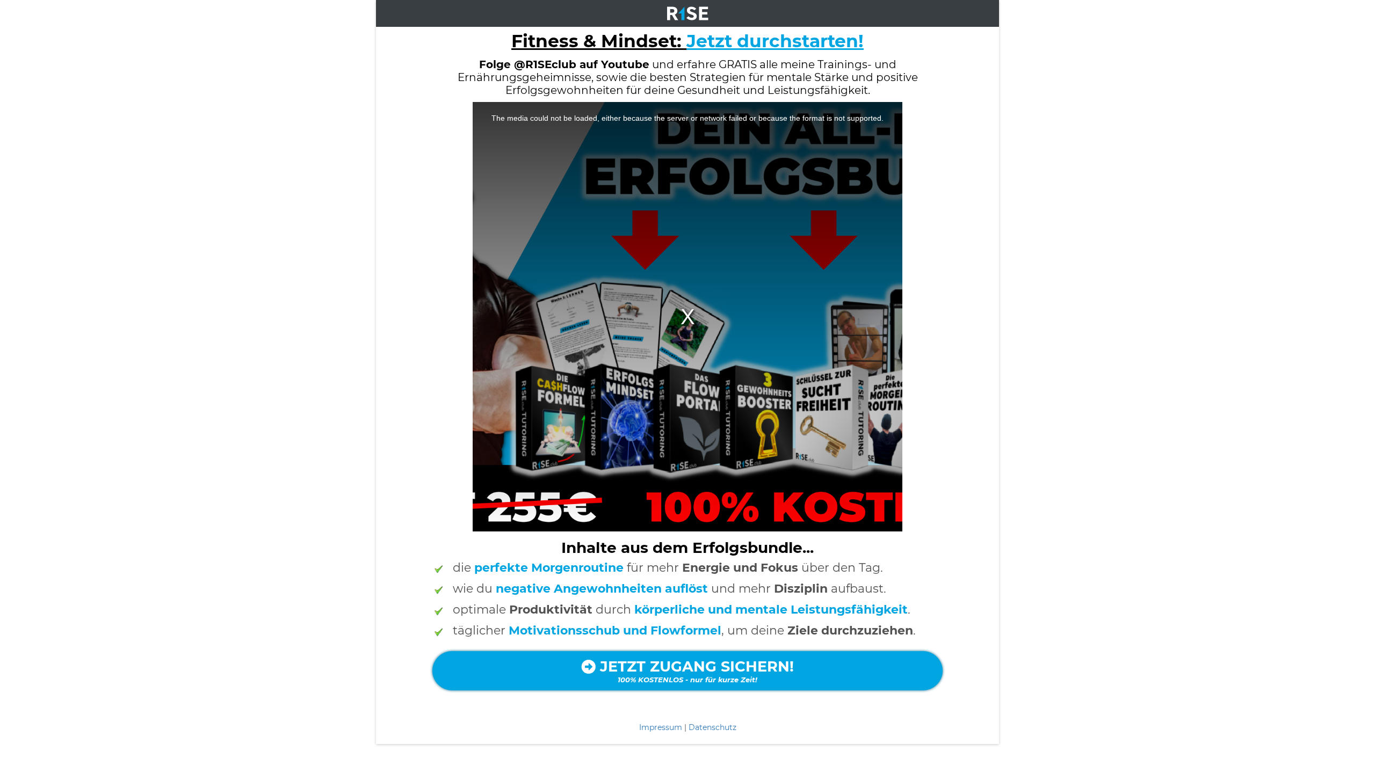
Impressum (660, 727)
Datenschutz (712, 727)
